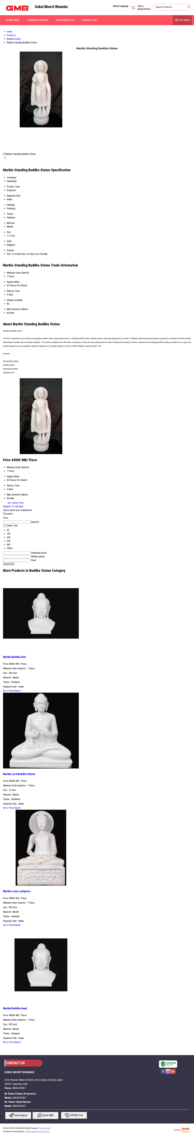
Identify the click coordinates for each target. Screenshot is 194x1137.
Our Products (65, 20)
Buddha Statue (14, 38)
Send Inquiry (184, 20)
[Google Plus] (173, 1073)
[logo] (17, 14)
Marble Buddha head (15, 1008)
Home (9, 31)
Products (11, 35)
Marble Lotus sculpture (16, 891)
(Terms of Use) (44, 1128)
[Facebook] (163, 1073)
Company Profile (37, 20)
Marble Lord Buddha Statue (19, 774)
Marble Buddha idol (14, 657)
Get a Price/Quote (12, 690)
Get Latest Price (15, 502)
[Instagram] (168, 1073)
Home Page (12, 20)
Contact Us (89, 20)
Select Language (120, 6)
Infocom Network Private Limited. (37, 1131)
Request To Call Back (13, 506)
